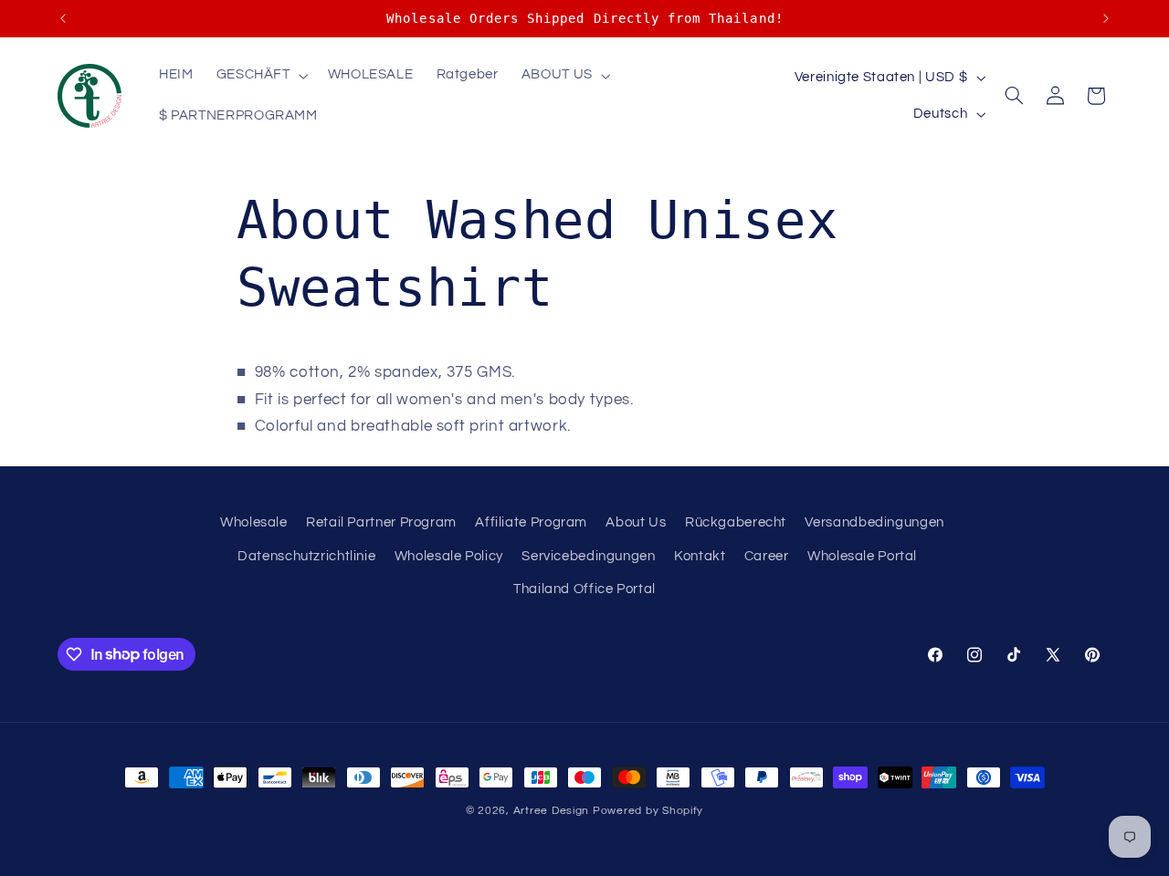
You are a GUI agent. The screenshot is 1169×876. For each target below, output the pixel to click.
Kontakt (699, 556)
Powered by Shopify (648, 811)
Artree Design (551, 811)
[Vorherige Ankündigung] (63, 18)
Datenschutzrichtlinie (306, 556)
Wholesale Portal (862, 556)
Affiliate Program (531, 522)
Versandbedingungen (874, 522)
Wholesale (254, 522)
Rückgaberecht (735, 522)
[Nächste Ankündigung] (1106, 18)
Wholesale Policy (449, 556)
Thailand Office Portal (584, 589)
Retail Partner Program (381, 522)
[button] (260, 76)
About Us (636, 522)
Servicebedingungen (588, 556)
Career (766, 556)
